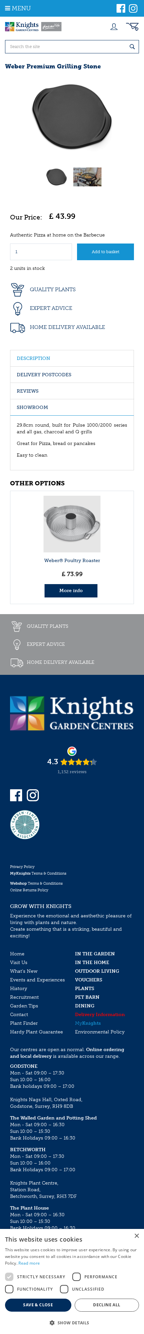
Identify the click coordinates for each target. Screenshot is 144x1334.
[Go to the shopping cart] (132, 27)
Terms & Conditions (38, 873)
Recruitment (24, 997)
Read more (29, 1263)
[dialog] (72, 1281)
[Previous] (16, 116)
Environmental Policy (100, 1032)
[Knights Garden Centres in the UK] (33, 27)
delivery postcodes (44, 375)
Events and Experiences (37, 980)
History (18, 988)
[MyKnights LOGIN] (114, 27)
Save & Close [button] (38, 1305)
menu (21, 8)
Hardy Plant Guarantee (36, 1032)
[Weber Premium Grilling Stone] (72, 116)
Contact (19, 1014)
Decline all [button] (106, 1305)
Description (33, 358)
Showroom (32, 407)
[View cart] (132, 27)
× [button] (136, 1236)
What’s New (24, 971)
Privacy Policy (22, 867)
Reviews (28, 391)
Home (17, 954)
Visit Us (18, 962)
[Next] (127, 116)
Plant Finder (24, 1023)
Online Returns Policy (29, 890)
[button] (72, 1322)
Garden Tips (24, 1006)
